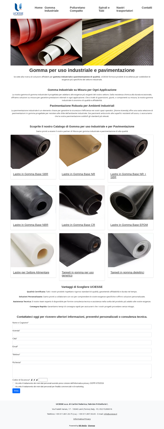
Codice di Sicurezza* (21, 380)
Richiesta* (16, 362)
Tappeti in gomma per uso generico (78, 274)
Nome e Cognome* (20, 323)
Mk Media (83, 426)
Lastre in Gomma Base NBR (30, 224)
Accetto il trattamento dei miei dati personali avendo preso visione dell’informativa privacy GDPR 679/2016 (59, 383)
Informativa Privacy (82, 419)
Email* (15, 346)
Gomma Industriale (52, 9)
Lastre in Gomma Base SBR (30, 174)
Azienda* (16, 331)
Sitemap (91, 426)
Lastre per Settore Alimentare (31, 272)
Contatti (147, 7)
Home (39, 7)
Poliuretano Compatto (77, 9)
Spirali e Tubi (104, 9)
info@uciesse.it (110, 414)
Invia (16, 391)
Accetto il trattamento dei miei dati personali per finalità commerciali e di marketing (49, 386)
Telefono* (16, 354)
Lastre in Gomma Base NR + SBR (128, 175)
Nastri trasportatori (124, 9)
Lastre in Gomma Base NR (78, 174)
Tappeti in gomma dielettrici (127, 272)
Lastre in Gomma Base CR (78, 224)
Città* (14, 338)
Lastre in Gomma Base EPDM (129, 224)
